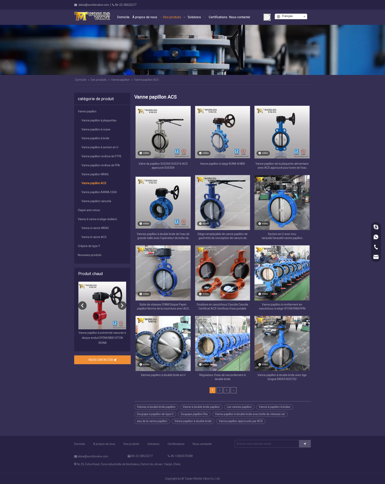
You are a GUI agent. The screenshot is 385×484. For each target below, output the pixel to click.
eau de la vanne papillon (152, 421)
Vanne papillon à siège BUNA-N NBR (222, 163)
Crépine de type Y (89, 246)
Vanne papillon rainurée (96, 201)
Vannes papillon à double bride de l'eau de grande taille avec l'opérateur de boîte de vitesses (163, 236)
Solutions (153, 444)
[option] (102, 314)
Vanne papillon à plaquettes (99, 120)
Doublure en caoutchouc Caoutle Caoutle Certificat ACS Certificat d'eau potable (222, 306)
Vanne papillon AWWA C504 (99, 192)
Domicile (79, 444)
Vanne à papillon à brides (274, 406)
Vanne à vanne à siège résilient (97, 219)
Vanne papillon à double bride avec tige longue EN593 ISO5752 (282, 377)
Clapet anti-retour (89, 210)
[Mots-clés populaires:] (267, 17)
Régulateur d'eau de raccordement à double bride (222, 377)
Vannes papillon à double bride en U (163, 375)
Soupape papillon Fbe (194, 414)
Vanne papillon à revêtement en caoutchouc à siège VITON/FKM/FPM (282, 306)
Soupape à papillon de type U (155, 414)
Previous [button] (82, 305)
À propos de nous (104, 444)
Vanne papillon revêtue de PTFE (101, 156)
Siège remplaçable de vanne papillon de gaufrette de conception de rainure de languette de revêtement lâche (223, 236)
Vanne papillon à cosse (95, 129)
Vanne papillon (87, 111)
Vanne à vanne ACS (93, 237)
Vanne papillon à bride (95, 138)
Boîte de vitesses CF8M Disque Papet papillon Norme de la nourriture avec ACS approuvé (163, 307)
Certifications (176, 444)
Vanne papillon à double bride (193, 421)
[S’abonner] (305, 444)
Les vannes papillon (239, 406)
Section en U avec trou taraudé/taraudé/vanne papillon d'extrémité (282, 236)
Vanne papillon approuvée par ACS (241, 421)
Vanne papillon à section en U (99, 147)
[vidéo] (163, 131)
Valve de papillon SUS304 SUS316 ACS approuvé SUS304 (163, 165)
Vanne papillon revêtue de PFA (100, 165)
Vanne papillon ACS (93, 183)
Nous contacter (202, 444)
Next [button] (122, 305)
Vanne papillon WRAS (95, 174)
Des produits (131, 444)
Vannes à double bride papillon (156, 406)
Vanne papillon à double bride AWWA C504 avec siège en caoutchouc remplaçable (102, 337)
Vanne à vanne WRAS (95, 228)
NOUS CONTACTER (101, 359)
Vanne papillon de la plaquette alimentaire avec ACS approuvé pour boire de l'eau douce (282, 166)
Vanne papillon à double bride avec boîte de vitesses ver (250, 414)
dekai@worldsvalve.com (93, 4)
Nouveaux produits (89, 255)
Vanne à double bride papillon (201, 406)
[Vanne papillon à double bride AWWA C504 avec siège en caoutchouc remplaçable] (102, 305)
